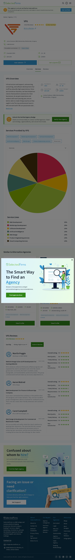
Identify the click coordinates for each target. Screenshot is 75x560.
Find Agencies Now (15, 295)
